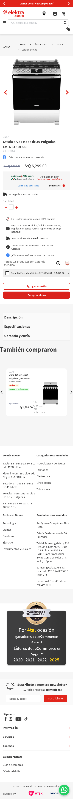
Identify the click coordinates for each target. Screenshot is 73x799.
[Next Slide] (68, 3)
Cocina (59, 44)
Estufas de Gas (29, 49)
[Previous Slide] (4, 3)
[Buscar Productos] (65, 22)
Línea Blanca (40, 44)
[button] (2, 392)
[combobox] (38, 22)
